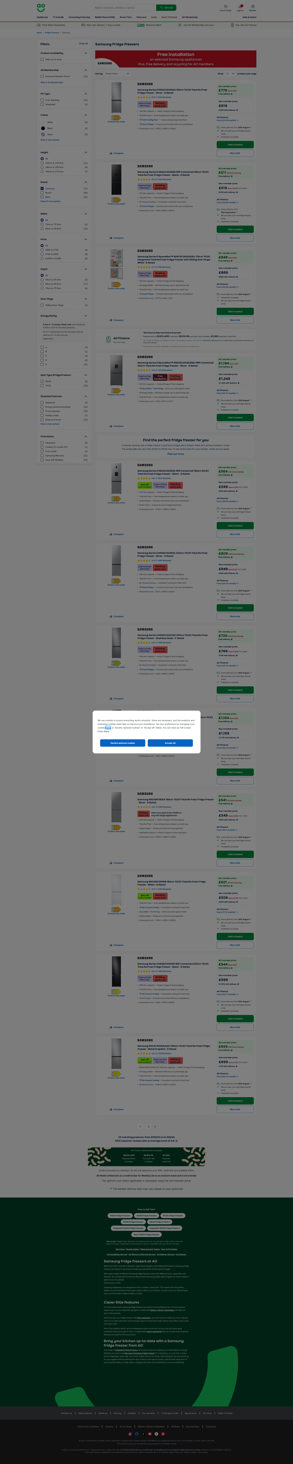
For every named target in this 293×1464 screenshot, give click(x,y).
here (108, 727)
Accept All (170, 743)
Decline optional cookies (122, 743)
